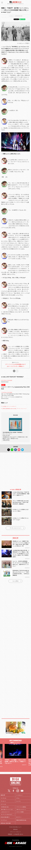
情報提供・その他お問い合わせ (15, 834)
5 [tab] (18, 770)
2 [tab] (12, 770)
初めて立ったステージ (21, 809)
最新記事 (3, 795)
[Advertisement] (15, 469)
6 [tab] (21, 770)
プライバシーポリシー (15, 831)
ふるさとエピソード (5, 811)
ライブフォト (4, 820)
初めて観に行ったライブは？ (7, 809)
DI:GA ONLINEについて (15, 827)
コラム (17, 798)
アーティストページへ (15, 528)
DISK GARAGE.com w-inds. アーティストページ (14, 408)
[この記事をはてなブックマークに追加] (22, 450)
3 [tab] (14, 770)
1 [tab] (10, 770)
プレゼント (3, 801)
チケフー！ (19, 817)
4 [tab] (16, 770)
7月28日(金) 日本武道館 (6, 392)
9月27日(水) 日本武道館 (6, 380)
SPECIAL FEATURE (6, 823)
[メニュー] (2, 2)
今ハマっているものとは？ (6, 814)
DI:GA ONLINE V (5, 817)
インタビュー (19, 795)
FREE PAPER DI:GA (21, 820)
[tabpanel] (15, 755)
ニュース (18, 801)
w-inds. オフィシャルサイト (9, 406)
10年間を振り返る (5, 807)
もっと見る (15, 581)
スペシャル (3, 804)
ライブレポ (3, 798)
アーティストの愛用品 (21, 807)
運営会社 (15, 829)
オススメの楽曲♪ (20, 811)
